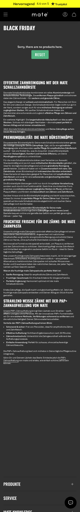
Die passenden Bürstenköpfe (17, 142)
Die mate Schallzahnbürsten (17, 92)
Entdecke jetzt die (25, 207)
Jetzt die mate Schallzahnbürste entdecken (24, 129)
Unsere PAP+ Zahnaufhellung (17, 310)
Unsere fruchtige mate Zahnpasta (19, 231)
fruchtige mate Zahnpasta (27, 255)
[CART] (74, 14)
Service (10, 498)
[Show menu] (5, 14)
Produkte (11, 484)
